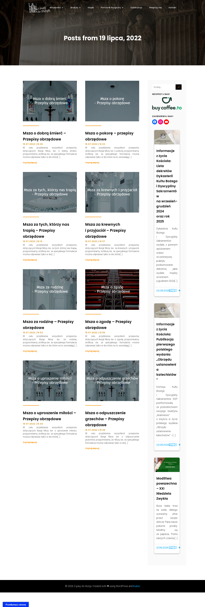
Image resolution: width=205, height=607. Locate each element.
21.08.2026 (162, 547)
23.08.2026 (162, 445)
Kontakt (172, 7)
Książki (91, 7)
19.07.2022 (29, 144)
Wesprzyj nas (155, 7)
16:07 (102, 241)
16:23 (102, 144)
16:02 (40, 332)
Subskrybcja (136, 7)
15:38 (102, 430)
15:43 (40, 423)
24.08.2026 (163, 290)
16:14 (39, 241)
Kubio (136, 586)
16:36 (40, 144)
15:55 (102, 332)
